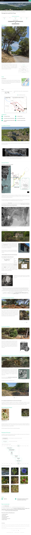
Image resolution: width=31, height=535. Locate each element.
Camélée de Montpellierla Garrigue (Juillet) (4, 484)
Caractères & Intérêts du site (15, 16)
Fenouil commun (18, 461)
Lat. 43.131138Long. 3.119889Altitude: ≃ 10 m (7, 92)
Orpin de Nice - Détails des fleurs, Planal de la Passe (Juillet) (14, 475)
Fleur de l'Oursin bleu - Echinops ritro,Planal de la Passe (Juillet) (23, 475)
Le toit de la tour (5, 244)
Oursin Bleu (18, 459)
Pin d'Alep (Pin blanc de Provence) (6, 518)
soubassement (15, 264)
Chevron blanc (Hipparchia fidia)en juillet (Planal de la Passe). (25, 416)
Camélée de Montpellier (11, 450)
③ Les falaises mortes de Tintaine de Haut (9, 118)
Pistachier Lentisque (9, 448)
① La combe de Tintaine (7, 116)
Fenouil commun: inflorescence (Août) (14, 492)
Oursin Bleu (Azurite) (4, 517)
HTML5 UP (17, 532)
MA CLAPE (2, 0)
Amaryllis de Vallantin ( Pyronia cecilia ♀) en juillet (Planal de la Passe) (5, 420)
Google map (5, 498)
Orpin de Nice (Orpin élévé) (5, 516)
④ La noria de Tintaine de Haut (21, 118)
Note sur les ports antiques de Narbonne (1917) (11, 510)
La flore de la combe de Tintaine (21, 120)
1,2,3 (16, 277)
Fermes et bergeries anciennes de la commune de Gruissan (9, 254)
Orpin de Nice (16, 456)
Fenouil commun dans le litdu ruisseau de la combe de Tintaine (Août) (5, 492)
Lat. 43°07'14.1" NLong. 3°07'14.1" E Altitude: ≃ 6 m (7, 260)
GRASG (5, 267)
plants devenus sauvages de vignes (12, 377)
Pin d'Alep (12, 453)
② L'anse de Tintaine (19, 116)
